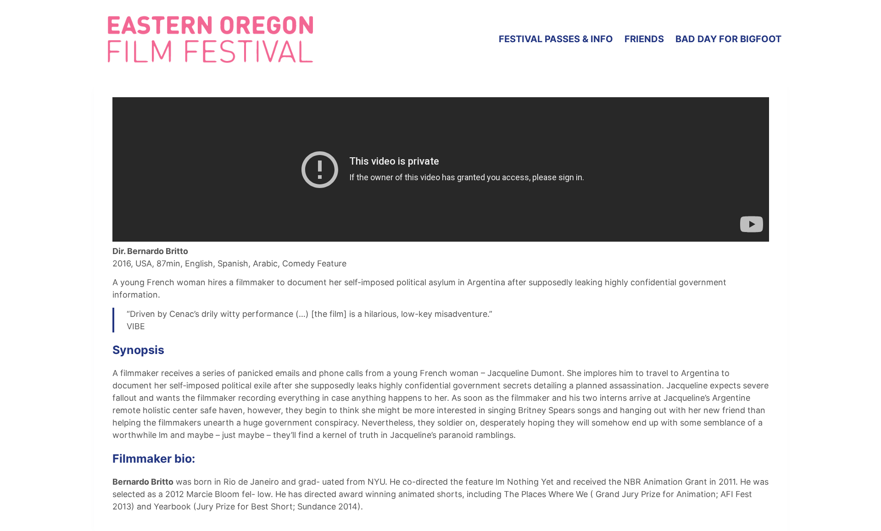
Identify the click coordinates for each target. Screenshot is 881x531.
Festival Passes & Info (556, 38)
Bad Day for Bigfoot (728, 38)
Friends (644, 38)
